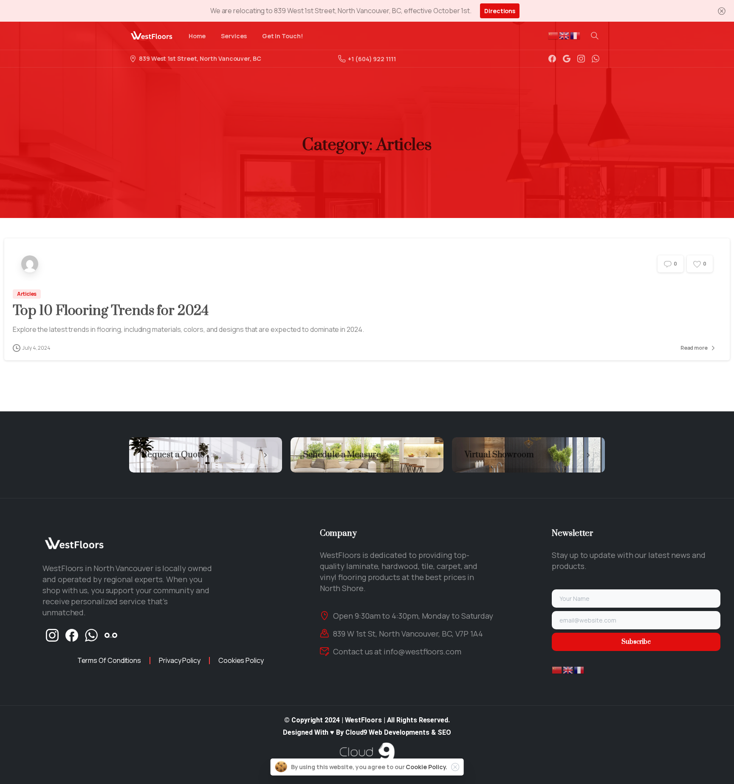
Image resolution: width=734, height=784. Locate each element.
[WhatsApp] (595, 58)
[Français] (575, 35)
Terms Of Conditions (109, 660)
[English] (564, 35)
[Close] (721, 11)
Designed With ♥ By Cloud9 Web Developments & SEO (367, 732)
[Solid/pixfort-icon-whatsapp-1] (91, 635)
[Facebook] (552, 58)
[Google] (566, 58)
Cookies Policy (241, 660)
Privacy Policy (179, 660)
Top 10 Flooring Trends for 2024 (111, 311)
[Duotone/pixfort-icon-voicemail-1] (111, 635)
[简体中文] (553, 35)
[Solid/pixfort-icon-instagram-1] (52, 635)
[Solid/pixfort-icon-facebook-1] (72, 635)
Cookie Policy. (426, 767)
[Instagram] (581, 58)
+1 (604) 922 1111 (372, 59)
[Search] (594, 36)
